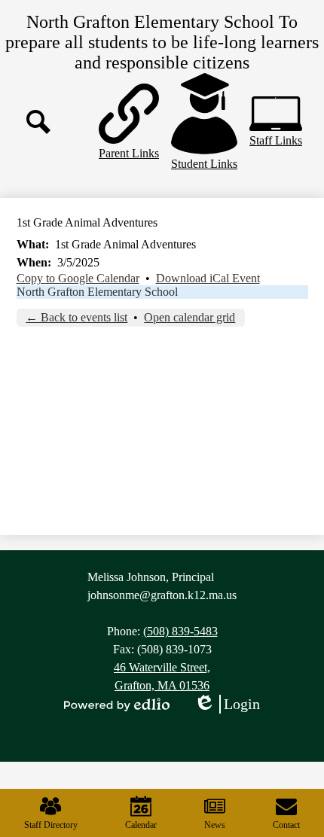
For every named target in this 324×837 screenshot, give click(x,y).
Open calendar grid (189, 317)
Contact (286, 825)
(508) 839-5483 (180, 631)
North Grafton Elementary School (97, 291)
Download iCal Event (208, 278)
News (214, 825)
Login (227, 704)
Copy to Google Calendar (78, 278)
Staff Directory (51, 825)
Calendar (141, 825)
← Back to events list (76, 317)
